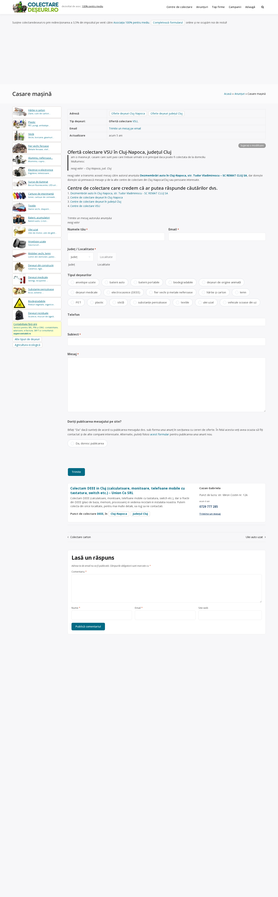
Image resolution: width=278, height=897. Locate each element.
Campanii (235, 7)
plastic (99, 302)
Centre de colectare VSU (85, 206)
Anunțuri (202, 7)
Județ (71, 264)
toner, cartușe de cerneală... (42, 195)
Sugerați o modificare (252, 145)
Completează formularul (168, 22)
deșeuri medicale (87, 292)
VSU (135, 121)
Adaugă (250, 7)
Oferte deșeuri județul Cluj (166, 113)
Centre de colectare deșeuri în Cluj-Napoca (96, 197)
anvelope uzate (86, 282)
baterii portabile (149, 282)
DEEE (100, 513)
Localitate (103, 264)
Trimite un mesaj (210, 513)
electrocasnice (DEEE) (126, 292)
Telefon (74, 314)
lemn (243, 292)
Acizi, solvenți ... (41, 291)
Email (174, 229)
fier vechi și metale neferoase (173, 292)
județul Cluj (140, 513)
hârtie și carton (216, 292)
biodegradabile (183, 282)
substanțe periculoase (152, 302)
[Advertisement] (139, 54)
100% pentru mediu (92, 6)
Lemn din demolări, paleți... (42, 255)
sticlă (120, 302)
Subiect (74, 334)
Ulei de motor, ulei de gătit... (42, 231)
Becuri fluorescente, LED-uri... (42, 183)
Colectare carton (80, 537)
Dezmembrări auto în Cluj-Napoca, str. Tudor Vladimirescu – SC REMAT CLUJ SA (193, 175)
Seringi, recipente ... (38, 279)
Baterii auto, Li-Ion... (39, 219)
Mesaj (73, 354)
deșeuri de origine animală (224, 282)
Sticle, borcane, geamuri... (41, 135)
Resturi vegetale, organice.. (41, 303)
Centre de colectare (179, 7)
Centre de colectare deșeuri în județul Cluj (95, 201)
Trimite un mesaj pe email (125, 128)
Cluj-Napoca (119, 513)
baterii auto (117, 282)
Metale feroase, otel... (39, 147)
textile (185, 302)
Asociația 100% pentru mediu (131, 22)
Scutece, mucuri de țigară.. (41, 315)
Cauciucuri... (37, 243)
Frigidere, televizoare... (40, 171)
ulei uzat (208, 302)
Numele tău (78, 229)
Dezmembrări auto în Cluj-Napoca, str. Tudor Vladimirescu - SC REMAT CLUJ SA (119, 193)
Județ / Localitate (82, 249)
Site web (203, 607)
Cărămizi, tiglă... (41, 267)
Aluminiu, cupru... (40, 159)
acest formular (159, 434)
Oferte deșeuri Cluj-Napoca (128, 113)
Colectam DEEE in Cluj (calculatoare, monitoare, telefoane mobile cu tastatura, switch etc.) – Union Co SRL (127, 490)
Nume (75, 607)
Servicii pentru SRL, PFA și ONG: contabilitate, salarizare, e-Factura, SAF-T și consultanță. (35, 329)
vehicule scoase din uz (242, 302)
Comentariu (79, 571)
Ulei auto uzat (254, 537)
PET (78, 302)
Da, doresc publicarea (90, 443)
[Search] (262, 7)
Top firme (218, 7)
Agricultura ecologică (27, 345)
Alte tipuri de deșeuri (27, 339)
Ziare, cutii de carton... (39, 112)
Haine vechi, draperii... (39, 207)
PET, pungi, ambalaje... (39, 124)
